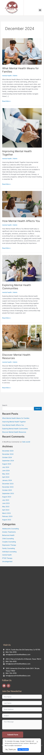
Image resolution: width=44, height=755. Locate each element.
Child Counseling (8, 538)
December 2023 (7, 483)
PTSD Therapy (7, 558)
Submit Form (12, 734)
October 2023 (7, 490)
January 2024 (7, 480)
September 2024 (8, 460)
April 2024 (5, 477)
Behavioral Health (8, 535)
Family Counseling (8, 548)
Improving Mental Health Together (14, 422)
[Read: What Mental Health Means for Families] (22, 51)
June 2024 (6, 470)
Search (4, 405)
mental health (7, 75)
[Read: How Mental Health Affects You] (22, 204)
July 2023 (5, 500)
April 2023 (5, 510)
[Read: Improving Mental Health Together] (22, 127)
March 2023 (6, 513)
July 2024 (5, 467)
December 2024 (7, 451)
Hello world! (26, 442)
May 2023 (5, 506)
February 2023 (7, 516)
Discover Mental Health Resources (14, 432)
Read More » (6, 101)
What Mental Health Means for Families (15, 418)
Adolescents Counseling (10, 528)
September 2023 (8, 493)
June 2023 (6, 503)
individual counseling (9, 552)
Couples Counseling (9, 542)
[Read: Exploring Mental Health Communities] (22, 268)
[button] (40, 10)
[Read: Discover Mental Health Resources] (22, 338)
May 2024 (5, 474)
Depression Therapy (9, 545)
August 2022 (6, 520)
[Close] (37, 742)
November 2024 (7, 454)
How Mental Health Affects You (21, 221)
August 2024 (6, 464)
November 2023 (7, 487)
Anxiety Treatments (9, 532)
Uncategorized (7, 561)
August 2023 (6, 497)
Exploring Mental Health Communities (16, 287)
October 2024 (7, 457)
